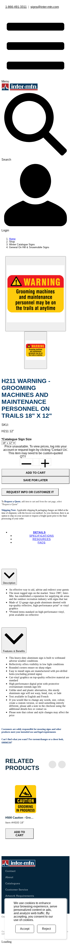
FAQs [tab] (41, 542)
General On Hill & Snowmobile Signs (29, 247)
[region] (35, 809)
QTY (23, 456)
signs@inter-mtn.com (44, 6)
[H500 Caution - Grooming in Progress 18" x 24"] (25, 812)
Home (12, 238)
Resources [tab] (42, 539)
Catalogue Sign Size (17, 439)
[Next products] (62, 764)
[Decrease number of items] (26, 462)
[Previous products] (52, 764)
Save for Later (35, 480)
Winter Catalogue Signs (22, 244)
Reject (46, 928)
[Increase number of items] (45, 462)
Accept (24, 928)
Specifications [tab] (41, 535)
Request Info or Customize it (30, 492)
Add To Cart (35, 472)
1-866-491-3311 (16, 6)
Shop (12, 241)
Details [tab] (39, 532)
